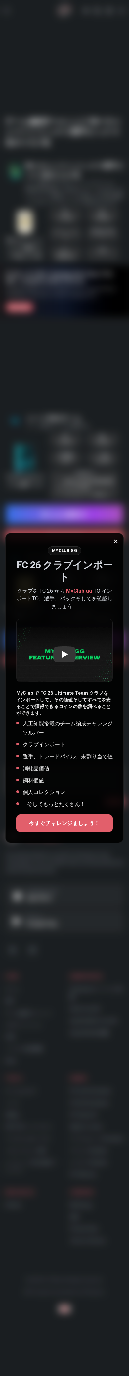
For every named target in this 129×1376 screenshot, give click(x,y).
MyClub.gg (79, 591)
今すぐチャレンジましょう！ (64, 823)
